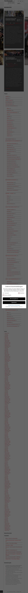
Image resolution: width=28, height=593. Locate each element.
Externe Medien (8, 295)
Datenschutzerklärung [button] (14, 306)
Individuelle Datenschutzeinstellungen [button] (14, 305)
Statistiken (22, 293)
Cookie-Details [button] (8, 306)
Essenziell (7, 293)
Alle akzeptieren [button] (14, 298)
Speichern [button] (14, 302)
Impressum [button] (20, 306)
